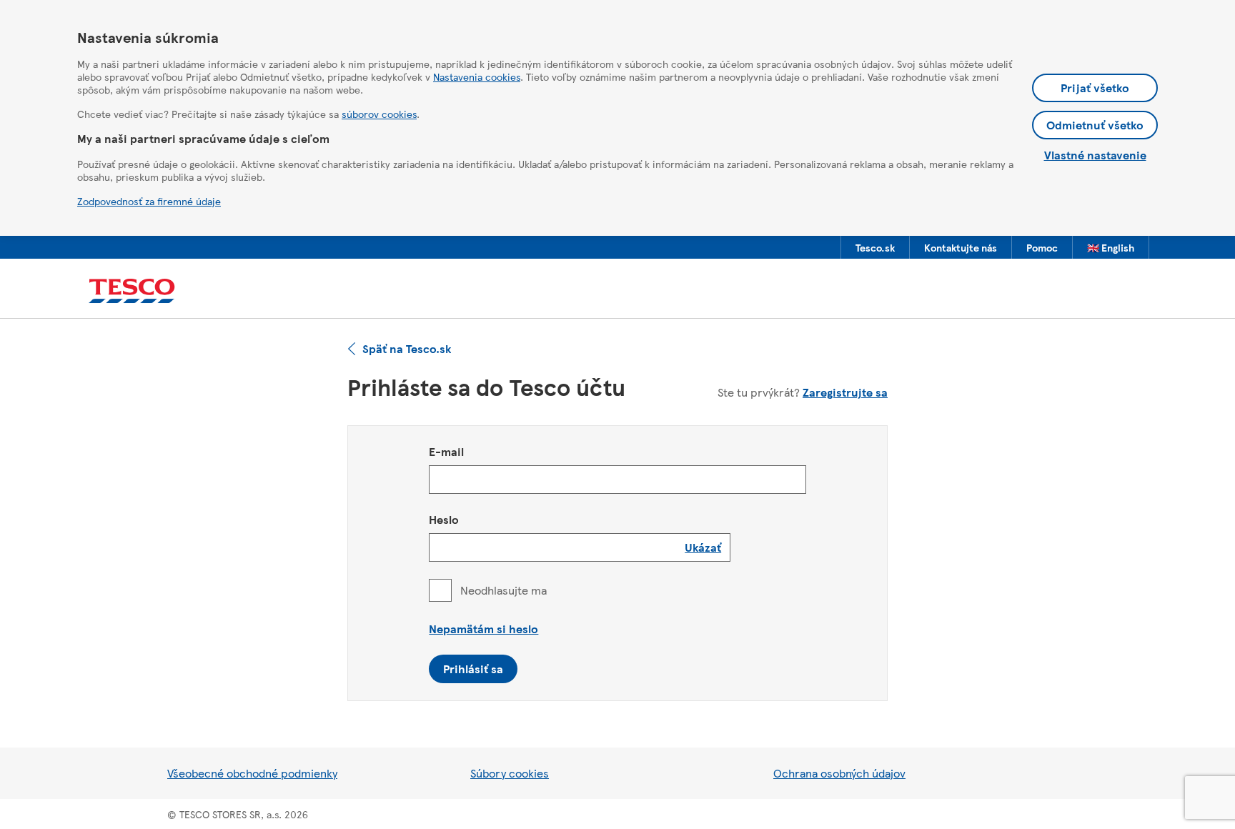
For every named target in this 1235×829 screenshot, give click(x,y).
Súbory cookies (509, 773)
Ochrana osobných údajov (839, 773)
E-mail (446, 451)
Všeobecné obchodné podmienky (252, 773)
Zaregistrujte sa (845, 392)
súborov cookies (379, 113)
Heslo (444, 519)
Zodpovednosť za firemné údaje (149, 201)
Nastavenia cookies (476, 76)
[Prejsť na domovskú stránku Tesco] (132, 291)
